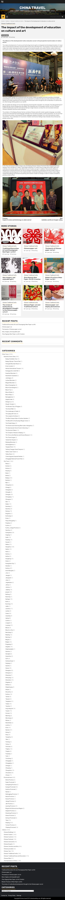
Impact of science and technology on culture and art (17, 219)
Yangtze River (9, 447)
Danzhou (8, 508)
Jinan (7, 580)
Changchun (9, 485)
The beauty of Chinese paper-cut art (53, 249)
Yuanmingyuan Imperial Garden (14, 456)
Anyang (8, 470)
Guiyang (8, 539)
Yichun (7, 744)
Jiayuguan (8, 577)
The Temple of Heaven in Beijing (14, 432)
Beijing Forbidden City (11, 359)
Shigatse (8, 682)
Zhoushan (8, 772)
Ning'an (7, 639)
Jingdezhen (9, 582)
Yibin (7, 739)
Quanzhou (8, 656)
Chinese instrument (9, 841)
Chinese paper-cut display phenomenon (52, 305)
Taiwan (7, 696)
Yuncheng (8, 758)
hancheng (12, 37)
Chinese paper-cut (30, 248)
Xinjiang (8, 822)
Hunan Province (10, 799)
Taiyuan (8, 699)
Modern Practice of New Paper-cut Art (53, 278)
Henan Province (10, 796)
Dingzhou (8, 513)
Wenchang (8, 718)
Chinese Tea (7, 851)
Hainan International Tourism (13, 368)
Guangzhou (9, 532)
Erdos (7, 518)
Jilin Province (9, 803)
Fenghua (8, 523)
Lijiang (7, 618)
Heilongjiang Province (11, 794)
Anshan (8, 466)
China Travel (32, 8)
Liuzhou (8, 620)
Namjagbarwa (9, 397)
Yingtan (8, 751)
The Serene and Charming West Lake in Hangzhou (19, 425)
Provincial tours (8, 777)
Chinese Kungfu (8, 844)
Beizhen (8, 480)
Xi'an (7, 727)
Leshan (7, 611)
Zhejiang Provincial (11, 827)
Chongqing (8, 497)
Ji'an (7, 573)
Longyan (8, 623)
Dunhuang (8, 516)
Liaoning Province (10, 806)
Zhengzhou (9, 770)
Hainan (7, 791)
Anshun (8, 468)
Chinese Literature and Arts (11, 846)
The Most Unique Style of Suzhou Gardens (17, 418)
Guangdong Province (11, 784)
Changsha (8, 489)
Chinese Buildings (8, 832)
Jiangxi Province (10, 801)
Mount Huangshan (10, 385)
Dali (6, 501)
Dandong (8, 506)
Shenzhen (8, 680)
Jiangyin (8, 575)
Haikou (7, 544)
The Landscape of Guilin (12, 411)
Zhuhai (7, 775)
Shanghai (8, 670)
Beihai (7, 475)
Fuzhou (7, 525)
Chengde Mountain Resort (12, 363)
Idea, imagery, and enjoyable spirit (9, 278)
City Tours (6, 461)
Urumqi (7, 713)
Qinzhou (8, 651)
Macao (7, 627)
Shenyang (8, 677)
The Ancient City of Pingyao (13, 406)
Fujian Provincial (10, 782)
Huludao (8, 566)
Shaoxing (8, 675)
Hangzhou (8, 546)
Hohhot (7, 556)
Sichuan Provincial (10, 818)
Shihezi (7, 684)
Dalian (7, 504)
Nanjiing (8, 634)
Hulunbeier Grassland (11, 375)
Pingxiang (8, 644)
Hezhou (8, 554)
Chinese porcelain (8, 848)
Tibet (7, 820)
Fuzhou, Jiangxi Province (12, 527)
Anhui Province (10, 780)
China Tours (5, 354)
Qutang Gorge (9, 661)
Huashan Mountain (11, 373)
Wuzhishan (8, 722)
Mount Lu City (9, 630)
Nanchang (8, 632)
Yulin (7, 756)
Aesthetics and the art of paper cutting (52, 219)
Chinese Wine (7, 858)
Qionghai (8, 654)
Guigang (8, 535)
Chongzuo (8, 499)
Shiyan (7, 689)
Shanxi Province (10, 815)
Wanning (8, 715)
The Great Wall (9, 409)
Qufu (7, 658)
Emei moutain (9, 366)
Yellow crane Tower (11, 451)
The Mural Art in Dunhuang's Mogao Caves (17, 420)
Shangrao (8, 673)
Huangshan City (10, 563)
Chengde (8, 492)
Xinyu (7, 734)
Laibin (7, 606)
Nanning (8, 637)
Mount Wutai (9, 392)
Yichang (8, 742)
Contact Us (4, 895)
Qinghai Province (10, 810)
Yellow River (9, 454)
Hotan (7, 561)
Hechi (7, 551)
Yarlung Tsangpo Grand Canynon (14, 449)
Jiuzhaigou (8, 378)
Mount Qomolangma (11, 387)
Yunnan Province (10, 825)
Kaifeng (8, 594)
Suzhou (8, 694)
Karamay (8, 596)
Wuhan (7, 720)
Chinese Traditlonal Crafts (8, 23)
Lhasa (7, 613)
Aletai (7, 463)
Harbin (7, 549)
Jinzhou (8, 587)
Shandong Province (11, 813)
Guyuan (8, 542)
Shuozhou (8, 692)
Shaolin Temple (10, 404)
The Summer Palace (11, 430)
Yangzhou (8, 737)
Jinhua (7, 585)
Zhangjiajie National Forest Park (14, 458)
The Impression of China (10, 860)
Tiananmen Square (11, 440)
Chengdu (8, 494)
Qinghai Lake (9, 399)
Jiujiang (8, 589)
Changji (7, 487)
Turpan (7, 711)
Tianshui (8, 706)
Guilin (7, 537)
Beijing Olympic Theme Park (13, 361)
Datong (7, 511)
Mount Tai (8, 390)
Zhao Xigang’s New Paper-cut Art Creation (32, 278)
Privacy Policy (11, 895)
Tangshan (8, 701)
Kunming (8, 604)
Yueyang (8, 753)
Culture (4, 829)
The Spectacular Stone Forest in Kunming (17, 428)
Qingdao (8, 646)
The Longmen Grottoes (12, 416)
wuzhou (8, 725)
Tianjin (7, 703)
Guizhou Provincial (10, 789)
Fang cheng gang (10, 520)
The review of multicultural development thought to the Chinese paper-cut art (10, 308)
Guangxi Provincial (10, 787)
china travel (24, 898)
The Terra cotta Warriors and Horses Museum (18, 435)
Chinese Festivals (8, 839)
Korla (7, 601)
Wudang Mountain (10, 442)
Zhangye (8, 765)
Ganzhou (8, 530)
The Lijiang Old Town (11, 413)
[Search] (62, 16)
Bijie (7, 482)
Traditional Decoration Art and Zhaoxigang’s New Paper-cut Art (11, 250)
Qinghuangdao (9, 649)
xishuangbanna (10, 444)
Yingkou (8, 749)
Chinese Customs (8, 837)
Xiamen (8, 730)
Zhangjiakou (9, 763)
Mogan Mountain (10, 382)
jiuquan (7, 592)
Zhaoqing (8, 768)
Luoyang (8, 625)
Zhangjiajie (8, 760)
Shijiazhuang (9, 687)
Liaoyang (8, 615)
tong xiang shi (9, 708)
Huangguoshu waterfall (12, 371)
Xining (7, 732)
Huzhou (8, 568)
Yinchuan (8, 746)
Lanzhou (8, 608)
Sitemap (19, 895)
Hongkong (8, 558)
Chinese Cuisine (8, 834)
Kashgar (8, 599)
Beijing (7, 478)
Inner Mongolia (9, 570)
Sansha (8, 665)
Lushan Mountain (10, 380)
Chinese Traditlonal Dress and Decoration (15, 856)
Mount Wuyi (9, 394)
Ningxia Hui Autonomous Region (14, 808)
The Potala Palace (10, 423)
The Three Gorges (10, 437)
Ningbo (7, 642)
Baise (7, 473)
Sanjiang (8, 663)
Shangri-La (8, 401)
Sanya (7, 668)
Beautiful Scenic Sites (9, 356)
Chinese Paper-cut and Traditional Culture (32, 305)
